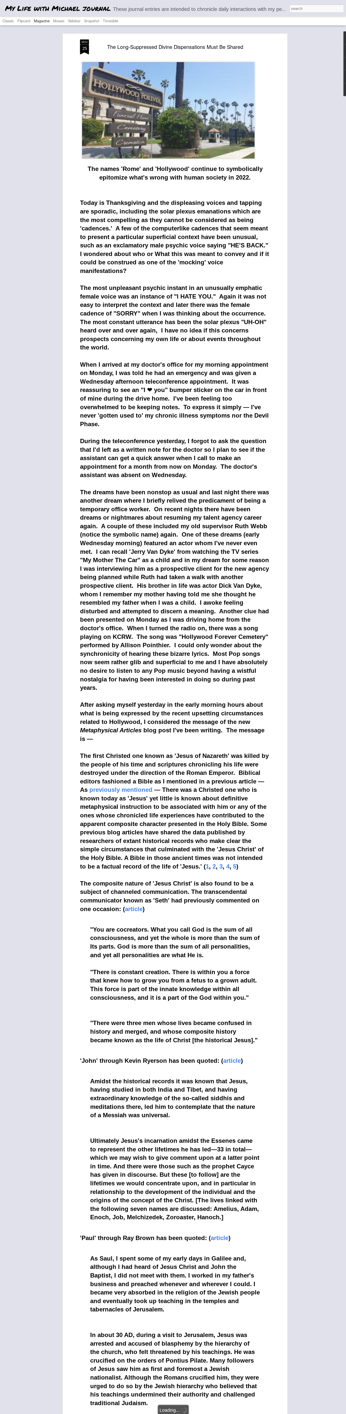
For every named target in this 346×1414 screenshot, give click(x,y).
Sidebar (74, 20)
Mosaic (59, 20)
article (134, 909)
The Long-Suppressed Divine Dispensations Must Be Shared (175, 46)
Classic (8, 20)
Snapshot (91, 20)
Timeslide (110, 20)
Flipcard (23, 20)
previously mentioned (120, 789)
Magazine (42, 20)
